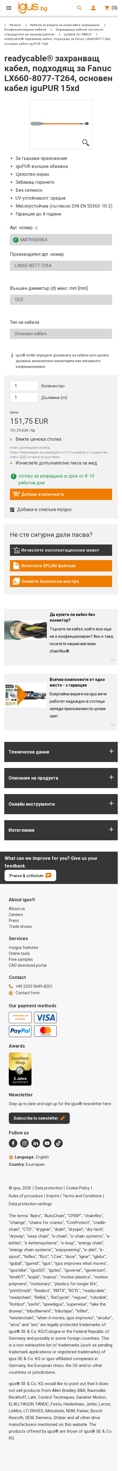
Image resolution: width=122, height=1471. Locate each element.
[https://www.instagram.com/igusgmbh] (24, 1143)
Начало (15, 25)
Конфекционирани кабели (25, 29)
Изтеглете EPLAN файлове (44, 567)
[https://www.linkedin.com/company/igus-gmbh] (35, 1143)
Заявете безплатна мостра (45, 583)
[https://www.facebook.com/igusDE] (13, 1143)
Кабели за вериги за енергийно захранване (65, 25)
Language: (32, 1157)
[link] (61, 552)
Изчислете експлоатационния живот (55, 552)
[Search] (79, 8)
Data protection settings (30, 1204)
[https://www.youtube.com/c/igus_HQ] (47, 1143)
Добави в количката (38, 496)
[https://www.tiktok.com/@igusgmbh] (58, 1143)
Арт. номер (21, 227)
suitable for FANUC (78, 34)
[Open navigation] (9, 8)
